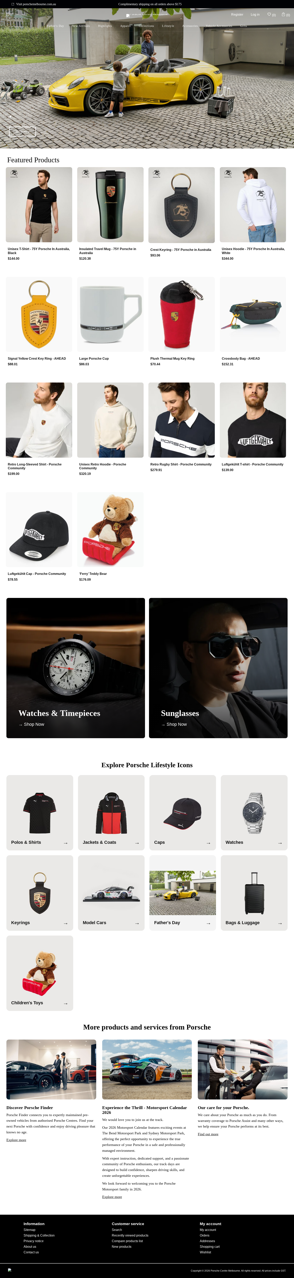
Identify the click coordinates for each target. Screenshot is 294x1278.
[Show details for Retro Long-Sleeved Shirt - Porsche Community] (40, 420)
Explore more (16, 1140)
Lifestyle (168, 25)
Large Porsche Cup (94, 358)
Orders (204, 1235)
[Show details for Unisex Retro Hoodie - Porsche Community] (111, 420)
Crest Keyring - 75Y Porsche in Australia (180, 249)
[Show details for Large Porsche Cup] (111, 315)
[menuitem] (55, 26)
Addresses (207, 1241)
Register (237, 14)
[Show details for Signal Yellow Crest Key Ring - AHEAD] (40, 315)
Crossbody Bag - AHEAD (241, 358)
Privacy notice (34, 1241)
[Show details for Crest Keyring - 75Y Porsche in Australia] (182, 205)
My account (208, 1230)
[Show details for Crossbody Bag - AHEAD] (254, 315)
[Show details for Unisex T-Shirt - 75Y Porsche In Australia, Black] (40, 205)
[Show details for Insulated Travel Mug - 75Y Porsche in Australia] (111, 205)
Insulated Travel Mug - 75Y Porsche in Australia (107, 250)
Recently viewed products (130, 1235)
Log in (255, 14)
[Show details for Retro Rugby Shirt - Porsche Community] (182, 420)
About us (30, 1246)
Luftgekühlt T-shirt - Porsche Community (252, 464)
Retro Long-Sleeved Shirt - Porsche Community (35, 466)
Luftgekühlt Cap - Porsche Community (37, 573)
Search (117, 1230)
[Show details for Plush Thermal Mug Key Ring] (182, 315)
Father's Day (55, 25)
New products (121, 1246)
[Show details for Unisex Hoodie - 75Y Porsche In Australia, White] (254, 205)
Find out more (208, 1134)
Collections (146, 25)
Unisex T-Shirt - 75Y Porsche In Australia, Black (39, 250)
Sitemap (29, 1230)
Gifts (243, 25)
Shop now (23, 131)
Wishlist (205, 1252)
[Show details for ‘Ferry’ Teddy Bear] (111, 530)
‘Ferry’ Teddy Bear (93, 573)
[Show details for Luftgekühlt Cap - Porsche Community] (40, 530)
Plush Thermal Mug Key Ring (172, 358)
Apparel (125, 25)
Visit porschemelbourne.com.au (36, 4)
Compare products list (127, 1241)
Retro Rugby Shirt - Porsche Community (181, 464)
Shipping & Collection (39, 1235)
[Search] (7, 15)
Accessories (190, 25)
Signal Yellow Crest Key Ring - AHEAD (37, 358)
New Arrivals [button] (81, 25)
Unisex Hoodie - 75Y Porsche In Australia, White (253, 250)
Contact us (31, 1252)
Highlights (105, 25)
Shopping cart (210, 1246)
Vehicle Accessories (219, 25)
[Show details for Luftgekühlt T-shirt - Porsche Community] (254, 420)
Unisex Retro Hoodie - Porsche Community (102, 466)
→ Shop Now (31, 724)
